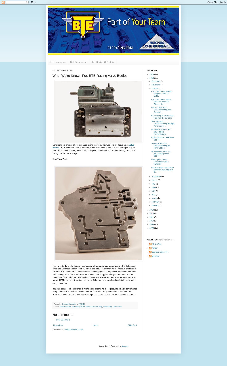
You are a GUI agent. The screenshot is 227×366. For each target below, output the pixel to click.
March (154, 198)
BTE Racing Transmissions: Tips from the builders (162, 117)
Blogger (125, 346)
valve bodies (117, 307)
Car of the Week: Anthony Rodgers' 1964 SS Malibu (161, 94)
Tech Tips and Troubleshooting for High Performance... (162, 123)
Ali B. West (156, 244)
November (156, 85)
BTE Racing (85, 307)
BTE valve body (96, 307)
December (156, 81)
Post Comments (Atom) (73, 330)
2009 (151, 224)
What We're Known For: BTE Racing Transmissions (161, 131)
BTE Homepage (58, 62)
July (154, 184)
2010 (151, 221)
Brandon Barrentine (160, 252)
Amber (155, 248)
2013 (151, 210)
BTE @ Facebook (79, 62)
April (154, 195)
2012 (151, 214)
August (155, 180)
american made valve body (70, 307)
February (156, 202)
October (155, 88)
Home (95, 325)
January (155, 205)
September (156, 177)
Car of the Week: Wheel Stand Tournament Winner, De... (161, 102)
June (154, 187)
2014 (151, 78)
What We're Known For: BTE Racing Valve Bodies (161, 153)
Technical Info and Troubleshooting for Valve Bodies (160, 145)
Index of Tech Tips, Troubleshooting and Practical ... (161, 110)
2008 (151, 228)
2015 (151, 74)
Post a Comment (63, 320)
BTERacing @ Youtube (103, 62)
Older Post (132, 325)
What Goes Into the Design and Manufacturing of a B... (162, 170)
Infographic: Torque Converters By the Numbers (160, 162)
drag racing (107, 307)
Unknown (156, 256)
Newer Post (58, 325)
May (154, 191)
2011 (151, 217)
